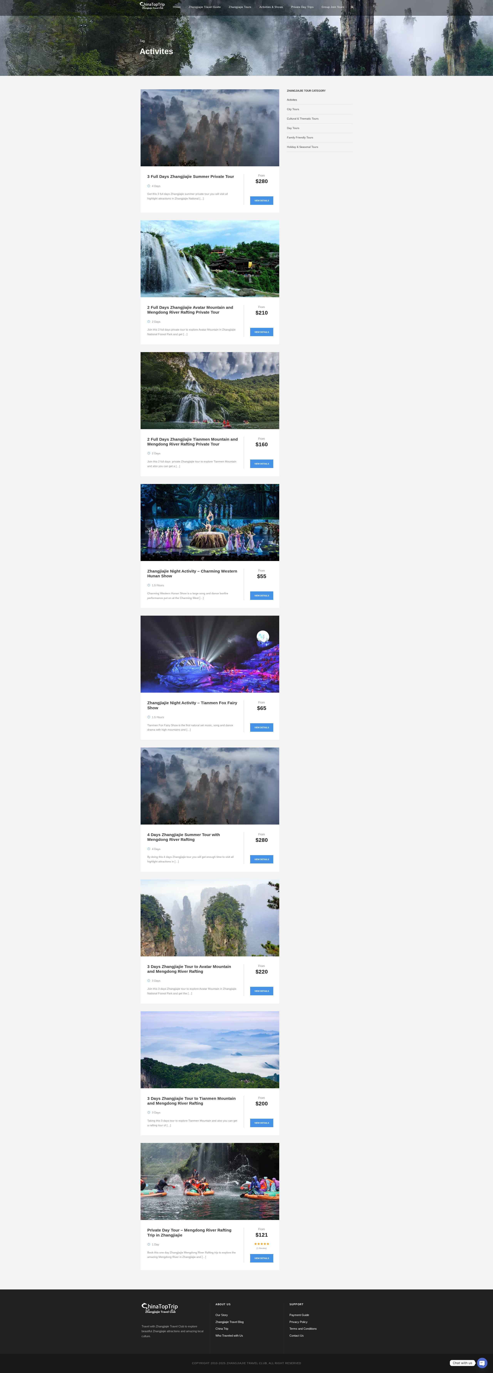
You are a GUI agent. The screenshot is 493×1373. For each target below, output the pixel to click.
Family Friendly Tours (300, 137)
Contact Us (296, 1335)
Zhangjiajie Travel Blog (229, 1322)
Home (177, 6)
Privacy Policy (298, 1322)
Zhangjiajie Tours (240, 6)
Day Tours (293, 128)
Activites (292, 99)
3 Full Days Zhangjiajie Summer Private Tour (190, 176)
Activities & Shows (271, 6)
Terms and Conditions (303, 1328)
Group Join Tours (333, 6)
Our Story (221, 1315)
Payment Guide (299, 1315)
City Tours (293, 109)
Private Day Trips (302, 6)
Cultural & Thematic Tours (303, 118)
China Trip (221, 1328)
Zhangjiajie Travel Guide (205, 6)
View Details (261, 200)
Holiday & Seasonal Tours (302, 146)
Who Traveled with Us (229, 1335)
